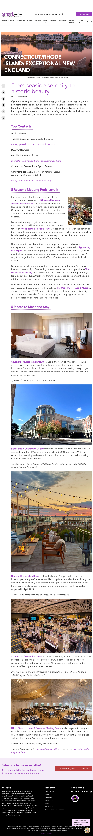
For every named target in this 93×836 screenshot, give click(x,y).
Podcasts (53, 21)
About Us (81, 21)
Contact (47, 794)
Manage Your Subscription (54, 810)
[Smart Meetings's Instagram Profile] (53, 14)
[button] (87, 830)
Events (29, 21)
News (12, 21)
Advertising (49, 800)
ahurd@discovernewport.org (25, 161)
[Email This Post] (3, 105)
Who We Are (49, 791)
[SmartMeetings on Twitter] (3, 92)
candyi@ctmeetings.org (22, 181)
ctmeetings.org (43, 181)
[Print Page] (3, 118)
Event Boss (45, 21)
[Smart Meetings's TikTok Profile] (59, 14)
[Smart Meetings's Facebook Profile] (50, 14)
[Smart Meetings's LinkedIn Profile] (47, 14)
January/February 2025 (48, 749)
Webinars (38, 21)
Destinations (21, 21)
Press (47, 804)
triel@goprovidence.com (23, 145)
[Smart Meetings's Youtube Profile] (56, 14)
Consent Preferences (46, 833)
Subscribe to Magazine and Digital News (73, 769)
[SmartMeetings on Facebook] (3, 86)
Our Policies (49, 807)
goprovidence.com (46, 145)
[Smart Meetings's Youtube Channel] (83, 791)
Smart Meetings (11, 14)
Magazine (4, 21)
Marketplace (62, 21)
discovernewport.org (51, 161)
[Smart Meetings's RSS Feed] (62, 14)
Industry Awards (71, 21)
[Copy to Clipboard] (3, 111)
